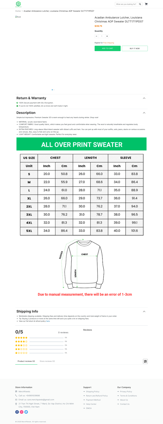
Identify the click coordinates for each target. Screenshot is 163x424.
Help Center (91, 404)
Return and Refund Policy (97, 396)
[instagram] (21, 412)
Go (140, 4)
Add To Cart (107, 48)
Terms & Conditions (128, 396)
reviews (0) (26, 361)
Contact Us (124, 404)
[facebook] (17, 412)
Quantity (99, 31)
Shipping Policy (92, 391)
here (48, 321)
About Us (124, 400)
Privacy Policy (126, 391)
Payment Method (93, 400)
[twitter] (26, 412)
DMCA (89, 408)
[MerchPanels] (18, 4)
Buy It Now (135, 48)
